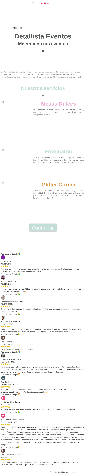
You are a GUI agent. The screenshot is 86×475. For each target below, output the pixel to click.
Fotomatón (58, 151)
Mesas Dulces (58, 104)
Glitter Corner (59, 185)
